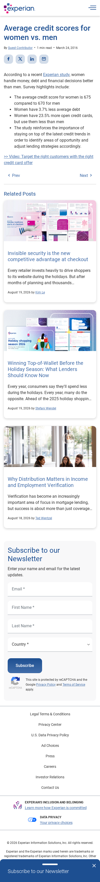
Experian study (56, 74)
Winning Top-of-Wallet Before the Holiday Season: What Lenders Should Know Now (45, 369)
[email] (43, 59)
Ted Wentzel (43, 518)
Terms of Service (74, 684)
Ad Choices (50, 745)
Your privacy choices (56, 823)
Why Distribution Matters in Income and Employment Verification (48, 482)
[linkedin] (32, 59)
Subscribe (25, 665)
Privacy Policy (46, 684)
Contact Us (50, 787)
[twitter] (20, 59)
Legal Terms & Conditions (50, 714)
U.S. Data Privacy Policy (50, 735)
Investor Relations (50, 777)
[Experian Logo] (19, 8)
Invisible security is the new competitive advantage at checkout (48, 256)
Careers (50, 766)
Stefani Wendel (45, 408)
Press (50, 756)
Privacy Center (50, 724)
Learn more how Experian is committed (56, 808)
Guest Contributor (20, 48)
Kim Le (40, 292)
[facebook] (8, 59)
